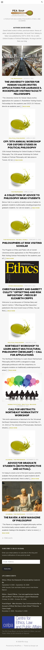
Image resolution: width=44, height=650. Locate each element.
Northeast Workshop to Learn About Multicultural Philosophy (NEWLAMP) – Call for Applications (22, 350)
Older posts (8, 538)
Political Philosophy (17, 138)
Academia (9, 459)
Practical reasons (29, 404)
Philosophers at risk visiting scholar (22, 244)
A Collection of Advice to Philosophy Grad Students (22, 196)
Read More (26, 106)
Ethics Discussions (16, 286)
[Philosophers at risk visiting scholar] (22, 223)
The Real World (22, 239)
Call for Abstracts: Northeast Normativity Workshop (22, 412)
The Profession (16, 78)
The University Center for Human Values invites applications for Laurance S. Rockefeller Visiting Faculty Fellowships (22, 88)
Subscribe (7, 569)
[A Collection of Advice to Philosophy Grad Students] (22, 176)
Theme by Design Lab (31, 646)
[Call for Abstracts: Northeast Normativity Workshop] (22, 387)
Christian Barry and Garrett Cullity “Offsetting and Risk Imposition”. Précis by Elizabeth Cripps (22, 294)
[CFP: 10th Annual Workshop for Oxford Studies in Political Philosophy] (22, 122)
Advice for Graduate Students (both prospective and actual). (22, 466)
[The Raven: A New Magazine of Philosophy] (22, 496)
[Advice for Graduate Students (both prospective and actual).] (22, 443)
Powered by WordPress (13, 646)
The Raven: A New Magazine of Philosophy (22, 519)
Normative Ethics (14, 404)
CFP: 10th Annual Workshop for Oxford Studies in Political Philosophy (22, 144)
